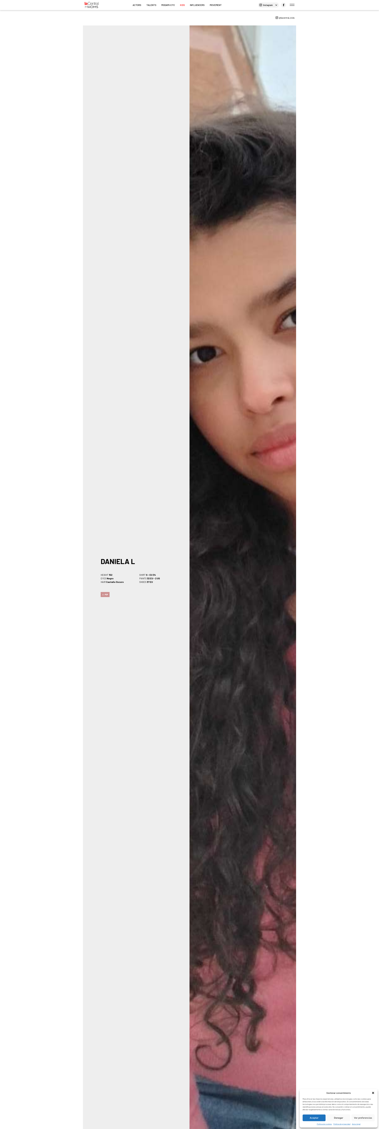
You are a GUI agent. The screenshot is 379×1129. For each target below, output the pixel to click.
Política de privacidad (341, 1124)
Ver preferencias (363, 1117)
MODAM (168, 5)
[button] (373, 1092)
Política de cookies (324, 1124)
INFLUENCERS (197, 5)
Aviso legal (356, 1124)
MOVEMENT (216, 5)
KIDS (182, 5)
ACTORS (137, 5)
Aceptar (314, 1117)
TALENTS (151, 5)
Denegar (338, 1117)
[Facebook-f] (283, 5)
